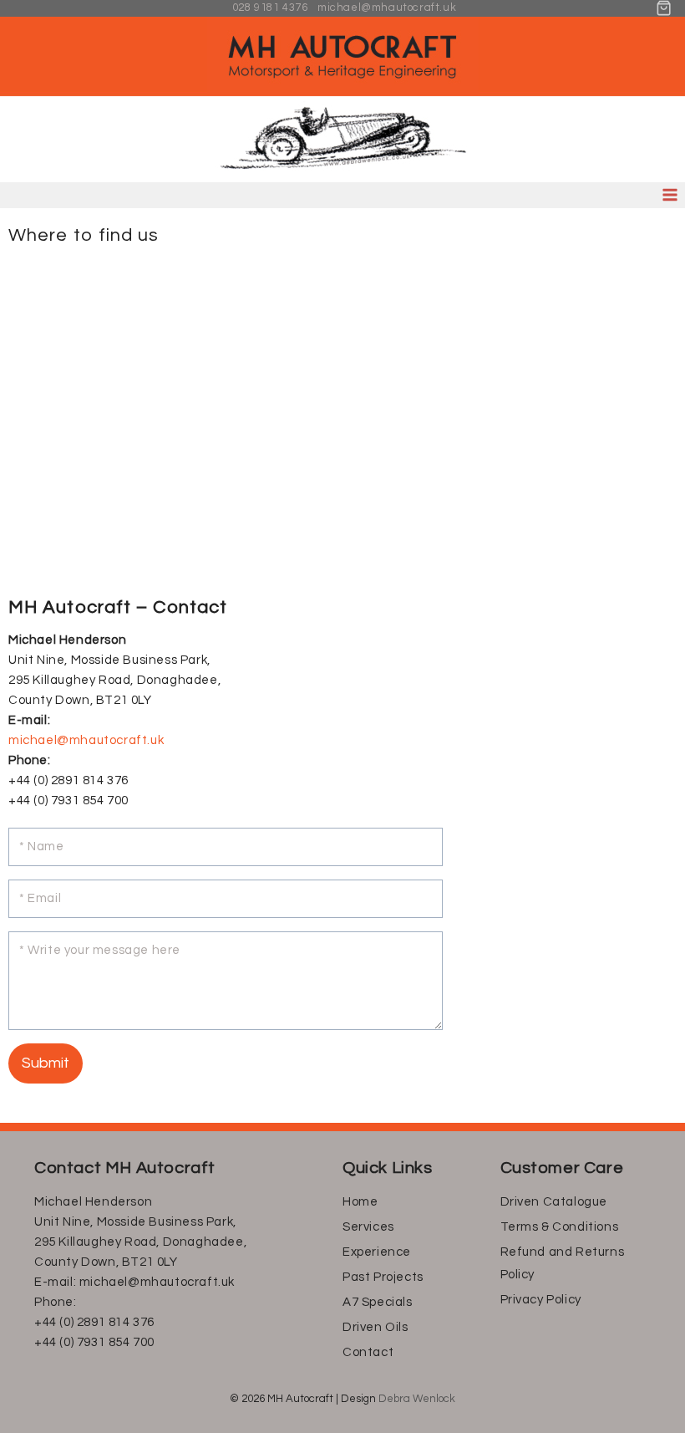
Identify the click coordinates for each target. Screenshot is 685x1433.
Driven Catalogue (554, 1202)
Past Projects (383, 1277)
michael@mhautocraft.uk (86, 740)
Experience (376, 1252)
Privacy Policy (540, 1299)
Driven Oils (375, 1327)
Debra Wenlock (416, 1399)
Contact (367, 1352)
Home (360, 1202)
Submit (45, 1063)
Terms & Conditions (559, 1227)
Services (368, 1227)
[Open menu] (669, 195)
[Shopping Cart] (664, 8)
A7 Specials (377, 1302)
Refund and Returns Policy (562, 1263)
